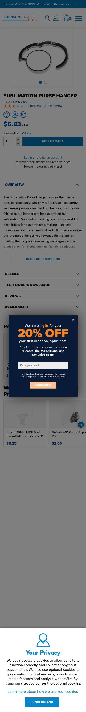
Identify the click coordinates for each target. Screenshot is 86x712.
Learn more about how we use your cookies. (43, 691)
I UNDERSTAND (42, 702)
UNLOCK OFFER (43, 385)
